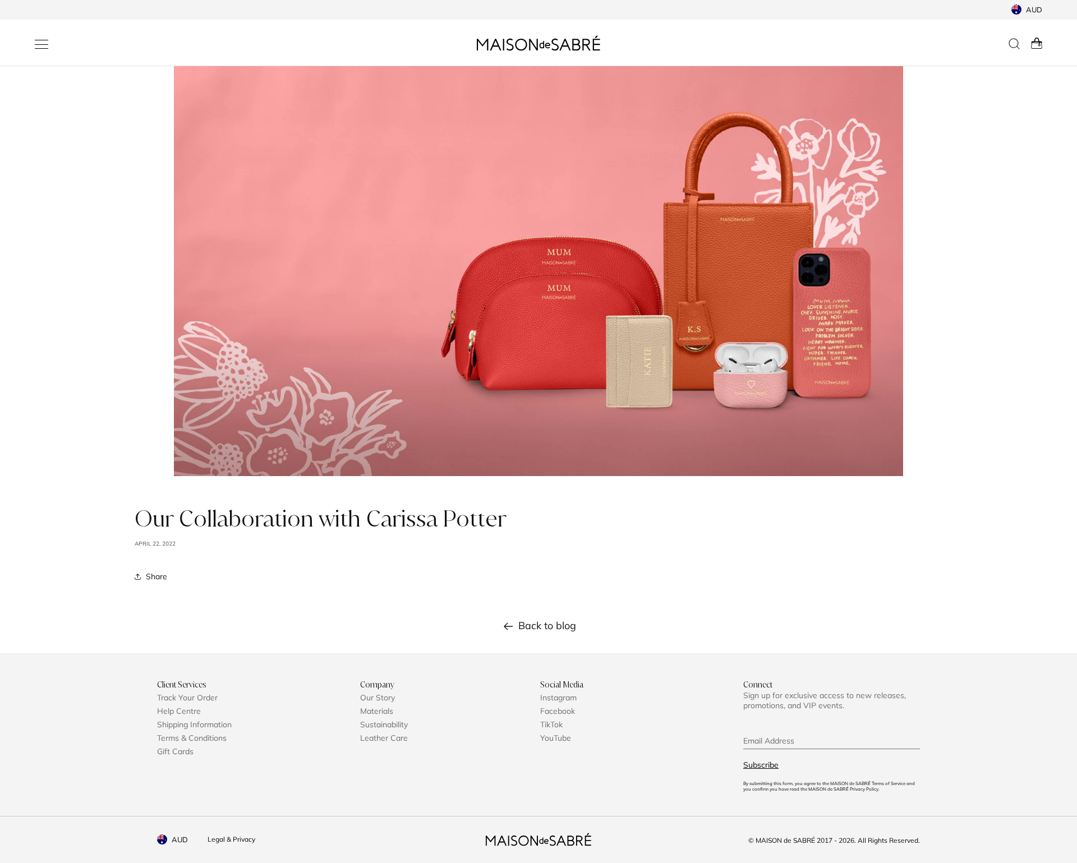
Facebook (557, 711)
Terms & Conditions (192, 738)
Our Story (377, 698)
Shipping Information (194, 724)
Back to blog (547, 625)
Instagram (558, 698)
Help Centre (179, 711)
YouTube (555, 738)
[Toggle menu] (41, 44)
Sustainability (384, 724)
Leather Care (384, 738)
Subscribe (761, 764)
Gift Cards (175, 751)
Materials (376, 711)
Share (156, 576)
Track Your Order (187, 698)
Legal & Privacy (231, 839)
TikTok (551, 724)
